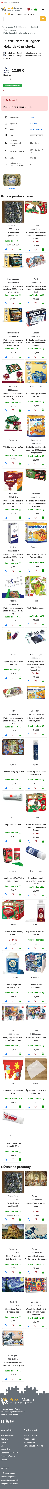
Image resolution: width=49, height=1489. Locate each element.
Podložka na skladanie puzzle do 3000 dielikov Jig (13, 557)
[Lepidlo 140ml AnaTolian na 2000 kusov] (6, 894)
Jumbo (36, 226)
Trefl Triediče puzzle (35, 608)
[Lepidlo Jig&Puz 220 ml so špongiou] (29, 788)
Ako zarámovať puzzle (10, 1480)
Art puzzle (13, 386)
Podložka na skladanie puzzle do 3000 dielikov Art (13, 396)
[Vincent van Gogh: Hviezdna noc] (6, 1325)
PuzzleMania (13, 226)
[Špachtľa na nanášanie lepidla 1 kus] (29, 1106)
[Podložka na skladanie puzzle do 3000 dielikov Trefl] (29, 303)
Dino (13, 817)
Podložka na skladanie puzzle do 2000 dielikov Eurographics (36, 450)
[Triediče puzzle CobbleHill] (29, 1001)
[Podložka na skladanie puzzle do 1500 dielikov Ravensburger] (6, 357)
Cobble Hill (13, 978)
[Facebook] (2, 1422)
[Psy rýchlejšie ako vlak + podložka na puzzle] (6, 1053)
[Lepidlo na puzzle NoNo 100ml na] (6, 678)
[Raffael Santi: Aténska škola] (29, 1219)
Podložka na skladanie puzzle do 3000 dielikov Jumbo (36, 235)
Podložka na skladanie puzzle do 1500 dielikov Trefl (13, 721)
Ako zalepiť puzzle (8, 1477)
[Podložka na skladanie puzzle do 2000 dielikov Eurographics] (29, 464)
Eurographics (36, 440)
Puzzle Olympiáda (31, 1435)
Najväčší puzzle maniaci (33, 1446)
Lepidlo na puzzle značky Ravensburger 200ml (35, 881)
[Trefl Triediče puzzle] (29, 624)
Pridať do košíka (12, 85)
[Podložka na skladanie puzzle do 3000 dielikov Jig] (6, 571)
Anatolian (36, 494)
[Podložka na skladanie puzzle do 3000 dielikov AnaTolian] (29, 517)
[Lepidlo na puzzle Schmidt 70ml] (6, 1159)
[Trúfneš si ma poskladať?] (6, 249)
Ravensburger (13, 279)
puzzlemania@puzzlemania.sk (13, 1412)
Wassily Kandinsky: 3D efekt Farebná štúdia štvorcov (36, 1312)
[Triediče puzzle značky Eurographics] (29, 570)
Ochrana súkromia (8, 1456)
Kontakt (4, 1460)
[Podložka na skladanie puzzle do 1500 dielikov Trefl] (6, 735)
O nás (3, 1446)
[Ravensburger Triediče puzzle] (29, 410)
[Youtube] (7, 1422)
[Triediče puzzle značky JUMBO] (6, 948)
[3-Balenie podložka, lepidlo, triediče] (29, 734)
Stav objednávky (7, 1435)
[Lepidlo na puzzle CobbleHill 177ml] (6, 1001)
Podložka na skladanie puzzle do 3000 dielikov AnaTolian (36, 503)
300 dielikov (36, 1306)
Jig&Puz (13, 547)
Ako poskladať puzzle (9, 1484)
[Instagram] (11, 1422)
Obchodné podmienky (9, 1453)
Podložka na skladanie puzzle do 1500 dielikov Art (13, 503)
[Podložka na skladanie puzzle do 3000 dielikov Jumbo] (29, 249)
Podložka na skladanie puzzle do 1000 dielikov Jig (13, 611)
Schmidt (36, 333)
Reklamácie (5, 1449)
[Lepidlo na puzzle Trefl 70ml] (6, 1106)
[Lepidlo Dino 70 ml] (6, 840)
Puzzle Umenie (10, 30)
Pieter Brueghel (36, 129)
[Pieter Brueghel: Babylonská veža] (6, 1272)
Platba (3, 1442)
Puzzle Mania (7, 27)
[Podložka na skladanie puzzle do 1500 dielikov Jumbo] (29, 841)
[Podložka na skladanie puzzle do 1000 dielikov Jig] (6, 625)
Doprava (4, 1439)
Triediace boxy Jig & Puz (13, 772)
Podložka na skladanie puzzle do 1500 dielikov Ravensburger (13, 343)
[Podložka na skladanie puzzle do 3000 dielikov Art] (6, 410)
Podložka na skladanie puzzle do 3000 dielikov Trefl (36, 289)
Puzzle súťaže (29, 1439)
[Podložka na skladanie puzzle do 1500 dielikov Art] (6, 517)
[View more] (36, 214)
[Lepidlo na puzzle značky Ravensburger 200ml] (29, 895)
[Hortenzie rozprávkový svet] (29, 1053)
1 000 (32, 118)
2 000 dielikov (36, 1200)
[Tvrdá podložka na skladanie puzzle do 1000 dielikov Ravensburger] (29, 681)
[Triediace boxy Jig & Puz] (6, 788)
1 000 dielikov (21, 27)
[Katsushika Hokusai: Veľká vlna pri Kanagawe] (29, 1272)
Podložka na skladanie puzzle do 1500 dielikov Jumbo (36, 827)
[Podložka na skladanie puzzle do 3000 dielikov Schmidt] (29, 357)
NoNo (13, 654)
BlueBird (34, 27)
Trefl (36, 279)
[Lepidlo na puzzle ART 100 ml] (29, 948)
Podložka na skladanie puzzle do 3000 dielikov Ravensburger (13, 289)
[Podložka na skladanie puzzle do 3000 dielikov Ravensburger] (6, 303)
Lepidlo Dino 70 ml (13, 825)
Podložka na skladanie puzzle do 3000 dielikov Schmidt (36, 343)
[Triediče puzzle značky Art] (6, 463)
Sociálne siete (29, 1442)
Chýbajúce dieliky (8, 1473)
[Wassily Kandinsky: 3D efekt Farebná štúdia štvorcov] (29, 1326)
